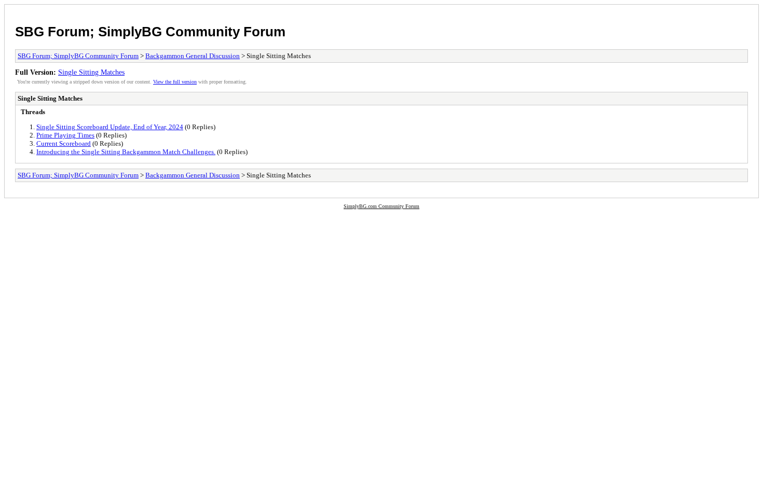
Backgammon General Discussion (192, 56)
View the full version (175, 82)
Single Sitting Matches (91, 72)
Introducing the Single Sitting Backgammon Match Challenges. (125, 152)
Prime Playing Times (65, 135)
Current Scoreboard (63, 143)
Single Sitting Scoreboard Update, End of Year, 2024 (109, 127)
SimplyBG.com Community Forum (381, 206)
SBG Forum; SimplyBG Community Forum (150, 31)
